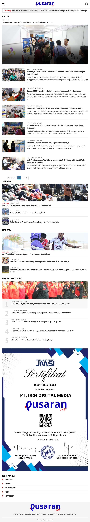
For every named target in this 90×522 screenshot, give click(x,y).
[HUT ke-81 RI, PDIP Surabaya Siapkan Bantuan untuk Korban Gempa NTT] (45, 290)
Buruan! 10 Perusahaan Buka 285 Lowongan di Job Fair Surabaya (54, 91)
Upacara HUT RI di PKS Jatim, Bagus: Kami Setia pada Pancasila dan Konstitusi (43, 331)
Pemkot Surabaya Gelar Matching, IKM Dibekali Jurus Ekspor (27, 22)
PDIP (7, 492)
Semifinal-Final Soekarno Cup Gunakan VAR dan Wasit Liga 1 (26, 254)
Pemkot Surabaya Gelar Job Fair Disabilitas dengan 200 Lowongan (55, 108)
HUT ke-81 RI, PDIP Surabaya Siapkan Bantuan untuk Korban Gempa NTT (41, 304)
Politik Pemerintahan (22, 515)
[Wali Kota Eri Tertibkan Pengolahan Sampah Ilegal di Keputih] (45, 192)
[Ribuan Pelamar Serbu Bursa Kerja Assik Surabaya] (13, 146)
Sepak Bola (9, 496)
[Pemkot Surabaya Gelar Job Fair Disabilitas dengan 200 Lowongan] (13, 111)
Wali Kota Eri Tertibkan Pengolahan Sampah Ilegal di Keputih (53, 11)
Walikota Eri (10, 488)
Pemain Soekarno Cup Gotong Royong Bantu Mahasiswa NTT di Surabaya (39, 262)
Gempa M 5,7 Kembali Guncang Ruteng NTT (27, 213)
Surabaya (8, 480)
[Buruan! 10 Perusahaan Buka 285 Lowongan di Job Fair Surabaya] (13, 94)
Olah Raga (5, 252)
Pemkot (8, 484)
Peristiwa (5, 203)
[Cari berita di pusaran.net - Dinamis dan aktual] (86, 4)
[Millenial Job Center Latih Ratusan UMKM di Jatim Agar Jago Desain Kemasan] (13, 128)
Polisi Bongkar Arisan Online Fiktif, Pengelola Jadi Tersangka (34, 222)
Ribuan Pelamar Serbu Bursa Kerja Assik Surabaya (48, 142)
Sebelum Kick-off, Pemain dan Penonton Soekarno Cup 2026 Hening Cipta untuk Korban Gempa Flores (48, 271)
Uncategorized (70, 515)
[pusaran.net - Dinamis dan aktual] (45, 4)
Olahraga (51, 515)
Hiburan (59, 515)
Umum (43, 515)
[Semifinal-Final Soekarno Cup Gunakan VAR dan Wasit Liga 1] (45, 241)
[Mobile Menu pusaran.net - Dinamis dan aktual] (6, 4)
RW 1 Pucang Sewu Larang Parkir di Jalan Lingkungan (33, 340)
